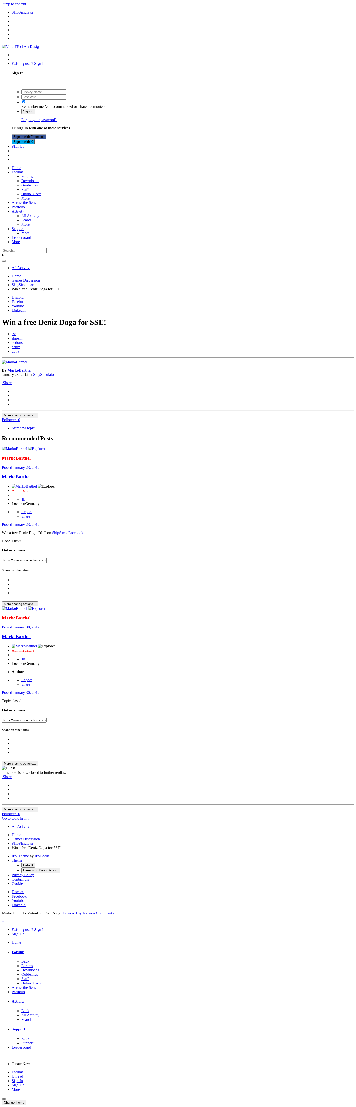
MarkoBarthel (19, 370)
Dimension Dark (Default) (40, 870)
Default (28, 865)
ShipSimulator (44, 374)
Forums (17, 172)
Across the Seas (24, 203)
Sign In (28, 111)
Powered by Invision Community (88, 913)
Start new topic (23, 428)
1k (23, 499)
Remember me (32, 106)
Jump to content (14, 4)
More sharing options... (20, 415)
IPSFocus (42, 856)
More (25, 198)
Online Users (31, 194)
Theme (17, 860)
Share (7, 383)
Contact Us (20, 879)
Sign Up (18, 146)
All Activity (30, 216)
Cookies (18, 884)
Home (16, 168)
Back (25, 961)
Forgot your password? (39, 120)
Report (26, 512)
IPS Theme (20, 856)
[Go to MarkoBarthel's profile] (14, 362)
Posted (20, 467)
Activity (18, 211)
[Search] (4, 261)
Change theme (14, 1102)
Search (26, 220)
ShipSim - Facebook (67, 533)
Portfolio (18, 207)
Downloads (30, 181)
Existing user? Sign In (29, 64)
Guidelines (29, 185)
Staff (25, 189)
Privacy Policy (23, 875)
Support (18, 229)
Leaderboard (21, 237)
